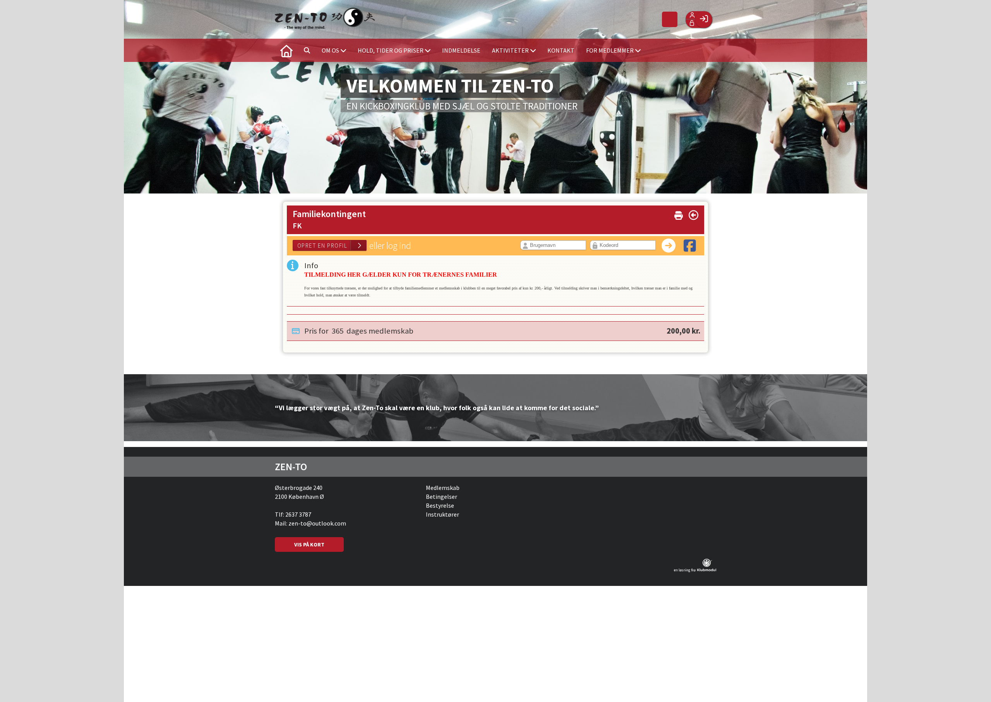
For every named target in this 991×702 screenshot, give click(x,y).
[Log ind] (703, 19)
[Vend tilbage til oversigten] (693, 215)
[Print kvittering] (678, 214)
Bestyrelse (440, 505)
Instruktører (442, 514)
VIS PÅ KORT (309, 544)
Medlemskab (442, 487)
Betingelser (441, 496)
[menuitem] (286, 50)
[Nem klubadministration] (695, 570)
